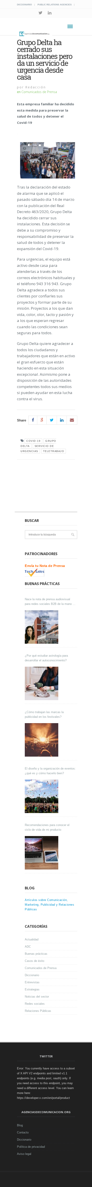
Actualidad (31, 939)
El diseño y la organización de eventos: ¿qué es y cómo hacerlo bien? (50, 771)
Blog (20, 1125)
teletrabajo (53, 451)
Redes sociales (35, 1003)
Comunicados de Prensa (39, 92)
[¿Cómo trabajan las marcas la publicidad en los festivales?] (42, 739)
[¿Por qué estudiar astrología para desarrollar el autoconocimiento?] (42, 683)
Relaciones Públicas (38, 1011)
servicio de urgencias (37, 448)
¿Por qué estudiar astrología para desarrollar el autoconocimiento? (46, 658)
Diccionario (24, 4)
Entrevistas (32, 982)
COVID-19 (33, 441)
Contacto (23, 1132)
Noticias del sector (37, 996)
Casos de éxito (34, 961)
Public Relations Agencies (55, 4)
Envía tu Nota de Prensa (45, 566)
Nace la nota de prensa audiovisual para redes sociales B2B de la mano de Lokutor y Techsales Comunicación (50, 602)
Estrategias (32, 989)
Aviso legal (24, 1154)
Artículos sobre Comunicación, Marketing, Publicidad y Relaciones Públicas (49, 904)
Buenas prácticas (36, 953)
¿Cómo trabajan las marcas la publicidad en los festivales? (44, 714)
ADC (28, 946)
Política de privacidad (31, 1146)
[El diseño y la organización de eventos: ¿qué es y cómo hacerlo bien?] (42, 796)
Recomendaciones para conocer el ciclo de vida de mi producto (47, 827)
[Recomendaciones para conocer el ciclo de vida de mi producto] (42, 852)
